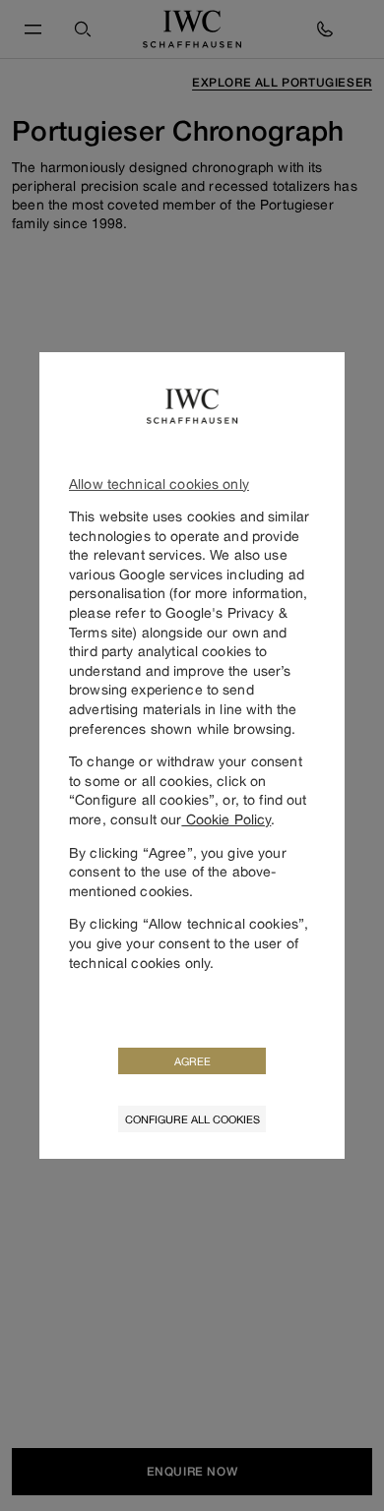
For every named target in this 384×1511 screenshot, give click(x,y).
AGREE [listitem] (192, 1061)
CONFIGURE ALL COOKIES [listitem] (192, 1119)
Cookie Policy (226, 819)
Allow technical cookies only (159, 483)
